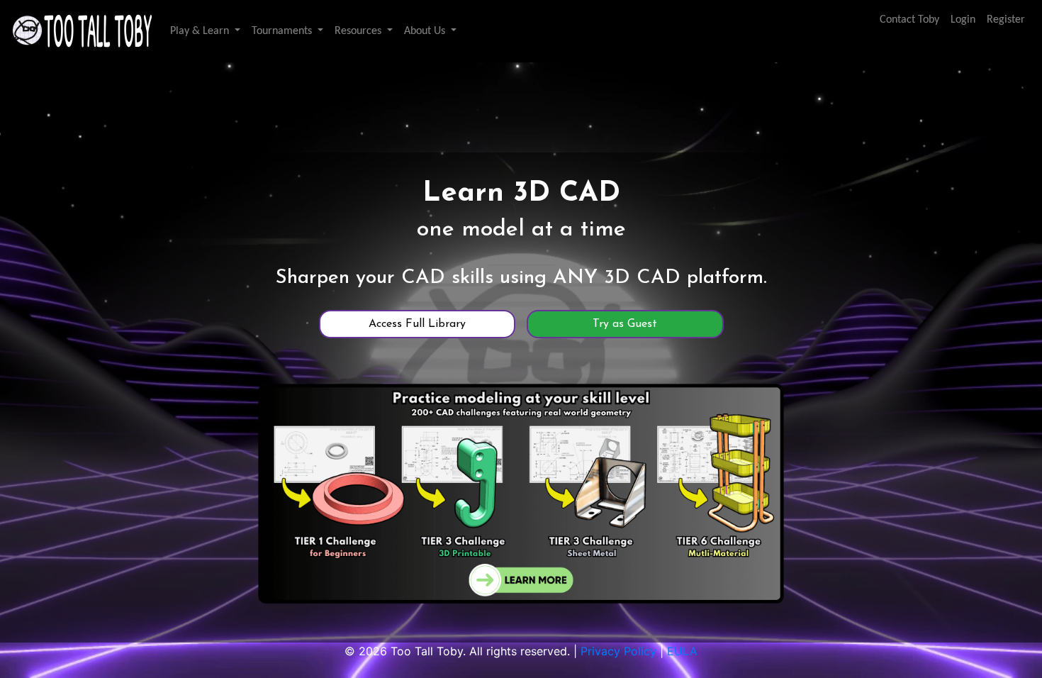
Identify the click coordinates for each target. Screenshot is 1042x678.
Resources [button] (359, 31)
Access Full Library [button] (417, 324)
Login (963, 20)
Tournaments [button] (283, 31)
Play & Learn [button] (201, 31)
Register (1006, 20)
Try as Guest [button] (625, 324)
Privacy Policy (618, 651)
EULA (682, 651)
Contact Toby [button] (909, 20)
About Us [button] (426, 31)
